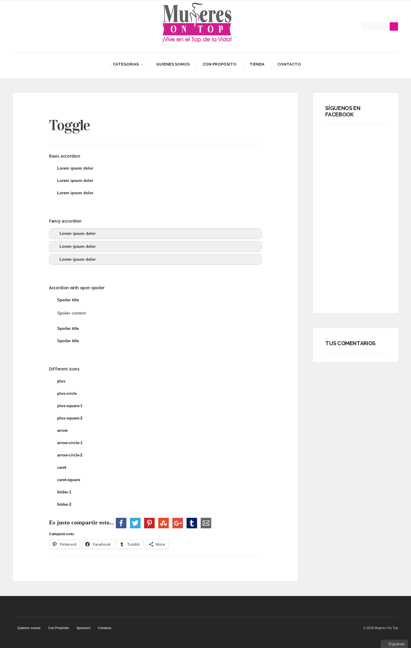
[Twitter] (375, 26)
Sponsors (83, 628)
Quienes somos (173, 64)
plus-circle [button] (67, 393)
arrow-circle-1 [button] (69, 443)
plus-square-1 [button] (69, 406)
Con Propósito (219, 64)
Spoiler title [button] (68, 300)
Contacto (289, 64)
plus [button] (61, 381)
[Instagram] (384, 26)
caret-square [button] (68, 480)
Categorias (124, 65)
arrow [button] (62, 430)
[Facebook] (366, 26)
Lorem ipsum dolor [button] (75, 168)
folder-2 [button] (64, 504)
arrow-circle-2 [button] (69, 455)
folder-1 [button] (64, 492)
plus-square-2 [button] (69, 418)
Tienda (256, 64)
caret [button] (61, 467)
